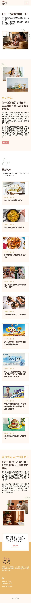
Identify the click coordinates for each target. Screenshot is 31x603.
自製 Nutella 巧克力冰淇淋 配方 (15, 314)
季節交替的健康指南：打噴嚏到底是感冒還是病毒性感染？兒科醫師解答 (15, 406)
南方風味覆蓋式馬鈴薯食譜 (14, 227)
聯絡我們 (15, 545)
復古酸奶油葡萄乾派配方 (13, 200)
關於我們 (5, 142)
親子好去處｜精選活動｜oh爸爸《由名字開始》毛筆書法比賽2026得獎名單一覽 (15, 373)
